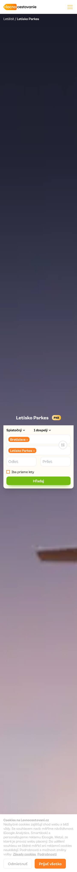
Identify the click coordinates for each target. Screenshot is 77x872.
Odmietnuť (18, 863)
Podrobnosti (47, 854)
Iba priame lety (23, 472)
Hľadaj (38, 480)
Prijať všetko (50, 863)
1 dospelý (41, 430)
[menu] (70, 7)
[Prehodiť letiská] (63, 445)
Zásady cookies (24, 854)
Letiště (8, 18)
